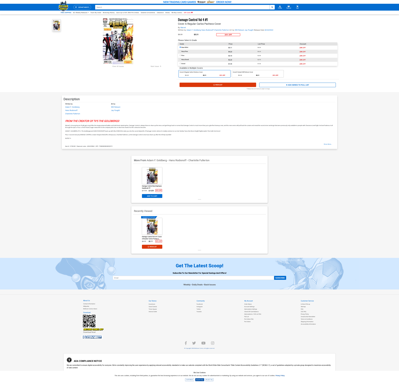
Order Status (248, 304)
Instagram (200, 306)
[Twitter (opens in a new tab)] (194, 344)
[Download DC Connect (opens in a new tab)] (96, 337)
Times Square (153, 309)
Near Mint (184, 47)
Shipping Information (307, 321)
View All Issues (118, 66)
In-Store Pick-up (305, 304)
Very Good (185, 59)
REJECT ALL (209, 379)
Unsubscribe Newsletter (308, 316)
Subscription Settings (250, 309)
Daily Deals (197, 284)
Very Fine (184, 51)
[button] (82, 7)
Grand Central (153, 306)
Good (183, 63)
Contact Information (89, 304)
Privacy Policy (305, 314)
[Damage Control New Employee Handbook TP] (152, 175)
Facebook (200, 304)
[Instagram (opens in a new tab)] (213, 344)
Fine (182, 55)
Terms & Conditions (307, 319)
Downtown (152, 304)
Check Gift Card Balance (251, 311)
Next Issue (155, 66)
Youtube (199, 311)
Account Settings (249, 306)
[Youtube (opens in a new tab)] (203, 344)
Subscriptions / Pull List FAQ (252, 314)
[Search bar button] (272, 7)
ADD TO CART (152, 196)
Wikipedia (86, 306)
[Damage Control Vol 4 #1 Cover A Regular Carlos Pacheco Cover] (152, 226)
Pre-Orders (247, 321)
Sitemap (303, 306)
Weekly (186, 284)
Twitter (199, 309)
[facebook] (185, 344)
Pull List (246, 316)
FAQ (302, 309)
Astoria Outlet (153, 311)
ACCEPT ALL (199, 379)
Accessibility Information (308, 324)
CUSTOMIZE (189, 379)
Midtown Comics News (90, 309)
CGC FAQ (303, 311)
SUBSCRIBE (280, 278)
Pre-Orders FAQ (248, 319)
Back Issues (210, 284)
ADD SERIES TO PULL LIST (298, 85)
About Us (86, 301)
